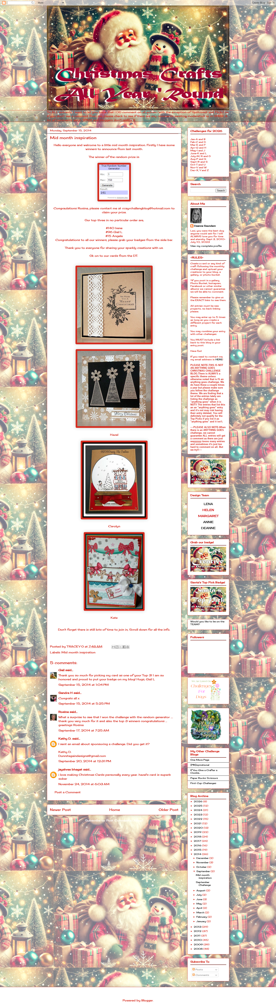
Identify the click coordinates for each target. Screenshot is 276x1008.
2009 (199, 944)
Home (114, 810)
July (199, 894)
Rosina (63, 712)
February (202, 916)
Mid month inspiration (78, 652)
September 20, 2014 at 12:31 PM (84, 761)
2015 (198, 849)
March (200, 912)
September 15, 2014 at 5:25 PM (84, 703)
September (203, 871)
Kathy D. (64, 738)
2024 (198, 810)
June (199, 899)
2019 (198, 832)
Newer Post (60, 810)
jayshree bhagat (70, 769)
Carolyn (114, 526)
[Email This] (113, 647)
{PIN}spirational (199, 764)
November (202, 862)
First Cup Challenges (203, 783)
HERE (218, 359)
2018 (198, 836)
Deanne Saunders (205, 225)
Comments (202, 975)
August (201, 890)
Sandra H (65, 693)
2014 (198, 854)
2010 (198, 940)
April (199, 908)
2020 (199, 827)
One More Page (199, 759)
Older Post (168, 810)
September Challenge (203, 883)
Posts (199, 969)
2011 (197, 935)
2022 (198, 819)
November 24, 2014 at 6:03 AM (83, 784)
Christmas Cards (91, 774)
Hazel (114, 435)
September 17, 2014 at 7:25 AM (83, 730)
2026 (198, 801)
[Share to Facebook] (124, 647)
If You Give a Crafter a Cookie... (203, 771)
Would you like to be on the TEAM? (207, 623)
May (199, 903)
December (202, 858)
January (201, 921)
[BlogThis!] (117, 647)
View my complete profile (206, 246)
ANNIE (208, 522)
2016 (198, 845)
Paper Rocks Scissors (204, 778)
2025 (198, 805)
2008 (198, 948)
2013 (198, 926)
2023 (198, 814)
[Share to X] (120, 647)
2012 (198, 931)
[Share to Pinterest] (128, 647)
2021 (198, 823)
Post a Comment (68, 792)
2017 (198, 841)
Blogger (147, 1000)
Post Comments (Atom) (124, 820)
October (201, 867)
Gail (61, 670)
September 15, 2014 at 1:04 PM (83, 684)
